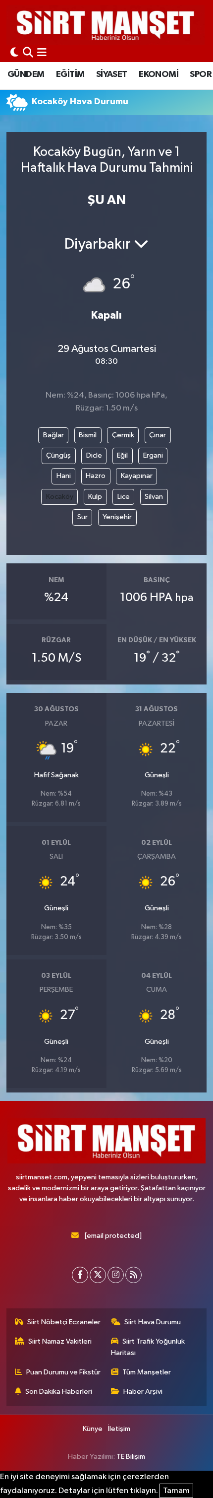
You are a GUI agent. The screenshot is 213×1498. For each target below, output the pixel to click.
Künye (93, 1428)
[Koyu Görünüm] (14, 53)
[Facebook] (80, 1275)
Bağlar (53, 435)
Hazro (96, 475)
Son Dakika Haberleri (58, 1391)
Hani (63, 475)
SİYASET (111, 74)
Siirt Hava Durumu (152, 1322)
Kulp (95, 496)
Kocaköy (59, 496)
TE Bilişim (130, 1456)
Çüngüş (58, 455)
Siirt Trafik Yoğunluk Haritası (148, 1347)
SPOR (201, 74)
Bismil (88, 435)
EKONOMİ (158, 74)
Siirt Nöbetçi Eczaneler (64, 1322)
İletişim (119, 1428)
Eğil (122, 455)
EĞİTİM (70, 74)
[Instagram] (115, 1275)
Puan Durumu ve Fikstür (63, 1372)
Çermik (123, 435)
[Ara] (28, 53)
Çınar (157, 435)
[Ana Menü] (42, 53)
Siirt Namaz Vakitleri (60, 1341)
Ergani (153, 455)
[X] (98, 1275)
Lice (123, 496)
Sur (82, 517)
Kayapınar (137, 475)
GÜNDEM (25, 74)
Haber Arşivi (142, 1391)
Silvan (154, 496)
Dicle (94, 455)
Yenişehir (117, 517)
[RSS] (133, 1275)
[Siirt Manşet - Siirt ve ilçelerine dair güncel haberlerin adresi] (105, 24)
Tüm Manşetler (146, 1372)
